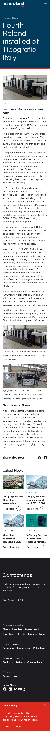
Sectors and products (14, 657)
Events (21, 633)
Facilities (17, 628)
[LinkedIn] (10, 689)
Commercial (24, 648)
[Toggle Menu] (45, 5)
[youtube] (20, 689)
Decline (18, 726)
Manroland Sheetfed (13, 624)
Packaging (8, 648)
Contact (7, 672)
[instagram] (24, 689)
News (15, 18)
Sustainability (33, 628)
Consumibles (34, 662)
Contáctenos (10, 676)
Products (8, 662)
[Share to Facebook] (40, 457)
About (6, 628)
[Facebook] (5, 689)
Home (6, 18)
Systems (20, 662)
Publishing (39, 648)
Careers (32, 633)
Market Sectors (11, 643)
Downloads (9, 633)
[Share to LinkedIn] (45, 457)
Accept (6, 726)
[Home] (13, 5)
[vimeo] (15, 689)
